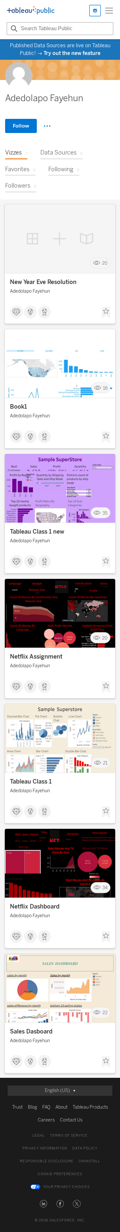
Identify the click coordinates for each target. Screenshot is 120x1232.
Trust (17, 1107)
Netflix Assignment (36, 656)
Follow (21, 125)
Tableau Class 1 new (37, 531)
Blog (32, 1107)
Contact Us (71, 1120)
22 (105, 1012)
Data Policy (85, 1148)
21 (105, 763)
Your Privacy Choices (66, 1187)
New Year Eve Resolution (43, 282)
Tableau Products (90, 1107)
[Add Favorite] (106, 312)
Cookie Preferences (60, 1174)
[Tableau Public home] (30, 10)
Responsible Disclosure (47, 1161)
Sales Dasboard (31, 1031)
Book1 (18, 406)
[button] (43, 1204)
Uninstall (89, 1161)
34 (105, 888)
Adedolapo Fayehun (30, 291)
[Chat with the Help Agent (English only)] (95, 10)
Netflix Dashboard (35, 906)
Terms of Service (69, 1135)
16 (105, 388)
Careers (46, 1120)
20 (105, 263)
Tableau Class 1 (31, 781)
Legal (38, 1135)
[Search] (13, 29)
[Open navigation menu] (109, 10)
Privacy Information (44, 1148)
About (61, 1107)
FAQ (46, 1107)
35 (105, 513)
